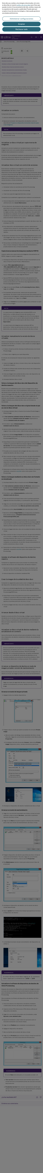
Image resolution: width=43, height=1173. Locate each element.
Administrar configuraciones (21, 19)
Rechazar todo (22, 29)
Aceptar (21, 24)
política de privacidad (23, 5)
